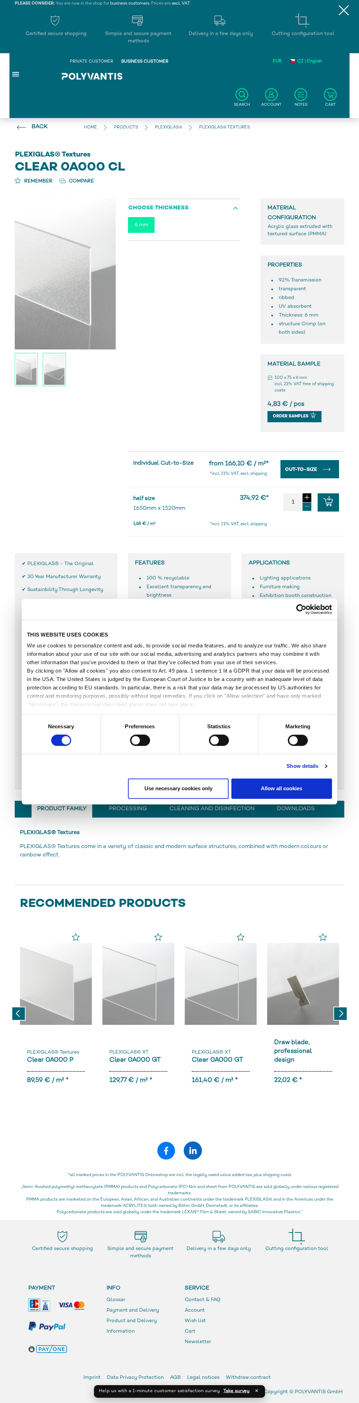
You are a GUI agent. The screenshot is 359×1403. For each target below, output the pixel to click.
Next (340, 1014)
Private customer (91, 62)
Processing (128, 809)
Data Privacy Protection (135, 1377)
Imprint (92, 1377)
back (40, 127)
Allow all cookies (281, 788)
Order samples (291, 416)
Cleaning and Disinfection (212, 809)
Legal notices (203, 1377)
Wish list (195, 1321)
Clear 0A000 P (50, 1060)
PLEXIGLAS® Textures (53, 1052)
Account (195, 1310)
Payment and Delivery (133, 1310)
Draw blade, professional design (293, 1051)
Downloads (296, 809)
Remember (38, 181)
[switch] (140, 742)
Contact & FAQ (203, 1300)
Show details (302, 766)
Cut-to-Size (302, 469)
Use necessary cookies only (178, 788)
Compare (80, 181)
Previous (19, 1014)
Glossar (116, 1300)
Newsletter (198, 1342)
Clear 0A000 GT (135, 1060)
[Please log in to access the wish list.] (75, 937)
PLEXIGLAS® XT (129, 1052)
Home (90, 127)
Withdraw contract (248, 1377)
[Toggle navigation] (15, 74)
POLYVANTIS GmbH (319, 1392)
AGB (175, 1377)
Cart (190, 1331)
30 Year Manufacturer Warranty (64, 576)
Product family (62, 809)
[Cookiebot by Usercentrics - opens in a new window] (301, 609)
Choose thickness (158, 208)
